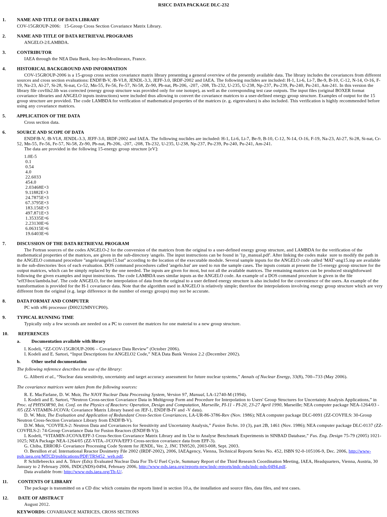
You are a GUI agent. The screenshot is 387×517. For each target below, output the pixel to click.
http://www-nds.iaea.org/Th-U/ (93, 471)
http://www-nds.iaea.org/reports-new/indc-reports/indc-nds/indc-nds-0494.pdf (212, 466)
